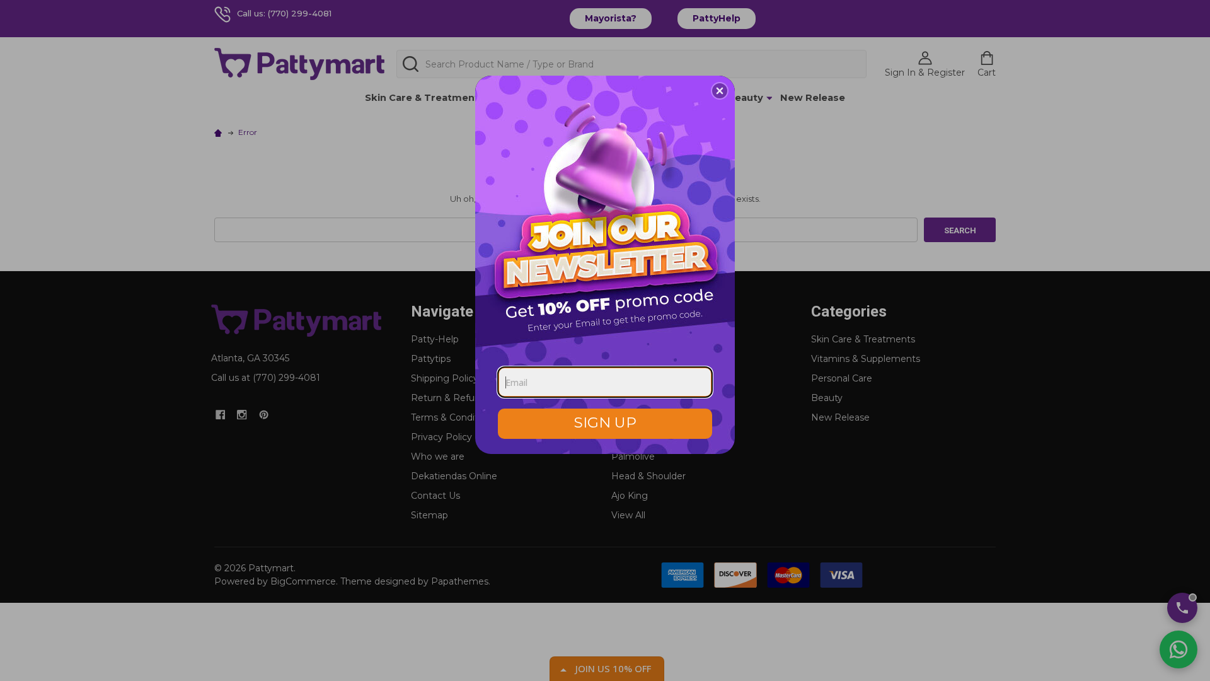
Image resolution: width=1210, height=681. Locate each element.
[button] (719, 90)
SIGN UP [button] (605, 422)
